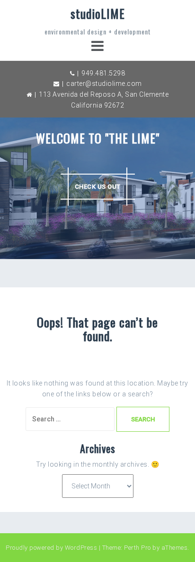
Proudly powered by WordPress (51, 547)
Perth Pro (137, 547)
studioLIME (98, 13)
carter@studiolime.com (104, 83)
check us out (98, 186)
